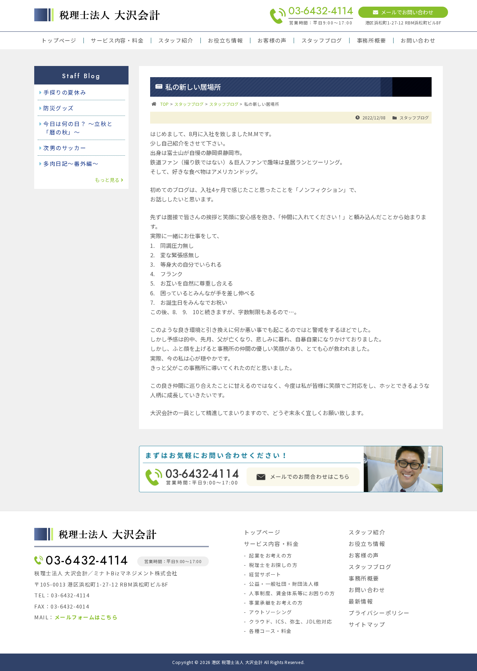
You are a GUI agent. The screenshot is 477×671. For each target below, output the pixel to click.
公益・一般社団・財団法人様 (284, 583)
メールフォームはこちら (86, 617)
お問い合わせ (418, 40)
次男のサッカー (64, 147)
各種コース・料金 (270, 630)
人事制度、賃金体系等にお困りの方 (292, 593)
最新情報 (360, 601)
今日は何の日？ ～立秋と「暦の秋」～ (78, 127)
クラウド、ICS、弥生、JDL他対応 (290, 621)
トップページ (58, 40)
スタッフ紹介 (175, 40)
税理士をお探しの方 (273, 564)
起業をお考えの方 (270, 555)
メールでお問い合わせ (407, 12)
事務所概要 (371, 40)
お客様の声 (272, 40)
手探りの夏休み (64, 92)
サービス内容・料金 (117, 40)
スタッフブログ (321, 40)
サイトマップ (367, 624)
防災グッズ (58, 108)
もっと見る (107, 179)
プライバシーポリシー (379, 613)
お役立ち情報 (225, 40)
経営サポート (265, 574)
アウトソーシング (270, 612)
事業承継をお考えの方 (276, 602)
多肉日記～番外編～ (70, 163)
